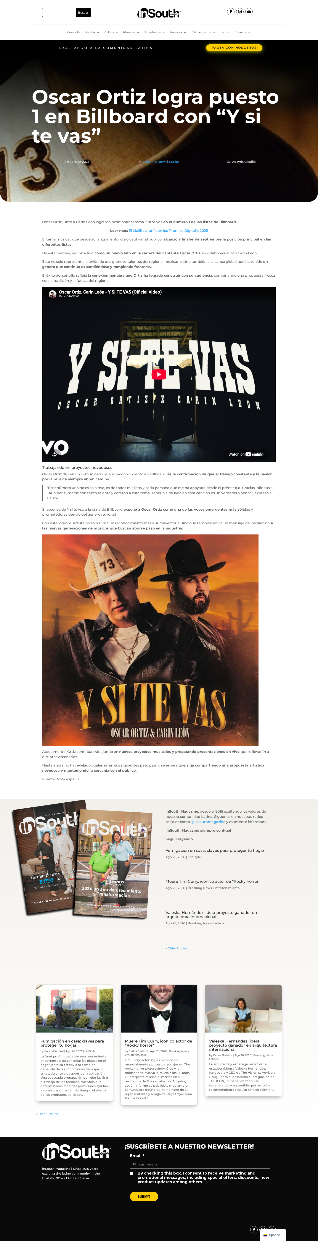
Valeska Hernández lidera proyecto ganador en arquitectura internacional (211, 914)
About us (241, 32)
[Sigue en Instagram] (240, 11)
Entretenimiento (226, 888)
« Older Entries (176, 948)
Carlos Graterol (54, 1051)
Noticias (90, 32)
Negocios (176, 32)
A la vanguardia (201, 32)
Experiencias (153, 32)
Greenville (73, 32)
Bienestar (129, 32)
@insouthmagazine (208, 822)
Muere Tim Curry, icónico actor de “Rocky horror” (212, 881)
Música (174, 162)
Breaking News (154, 162)
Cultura (109, 32)
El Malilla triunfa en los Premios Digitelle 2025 (168, 231)
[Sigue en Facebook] (230, 11)
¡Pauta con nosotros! (234, 48)
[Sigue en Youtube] (249, 11)
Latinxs (225, 32)
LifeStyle (194, 857)
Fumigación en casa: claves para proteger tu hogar (214, 850)
